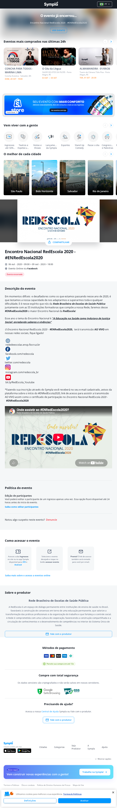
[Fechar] (113, 792)
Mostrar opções (104, 759)
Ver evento (58, 30)
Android (18, 564)
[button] (9, 794)
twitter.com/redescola (17, 362)
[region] (58, 798)
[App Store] (10, 751)
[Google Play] (24, 751)
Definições (30, 800)
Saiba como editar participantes (21, 506)
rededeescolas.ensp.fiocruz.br (22, 344)
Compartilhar (61, 242)
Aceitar (84, 800)
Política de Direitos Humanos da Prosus (53, 785)
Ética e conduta (28, 785)
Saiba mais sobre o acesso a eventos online (27, 575)
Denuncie (51, 519)
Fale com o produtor (61, 634)
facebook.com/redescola (19, 354)
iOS (24, 562)
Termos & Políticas (72, 794)
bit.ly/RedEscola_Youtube (19, 382)
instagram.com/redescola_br (22, 372)
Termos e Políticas (11, 785)
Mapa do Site (78, 785)
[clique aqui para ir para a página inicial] (51, 4)
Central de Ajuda (50, 711)
